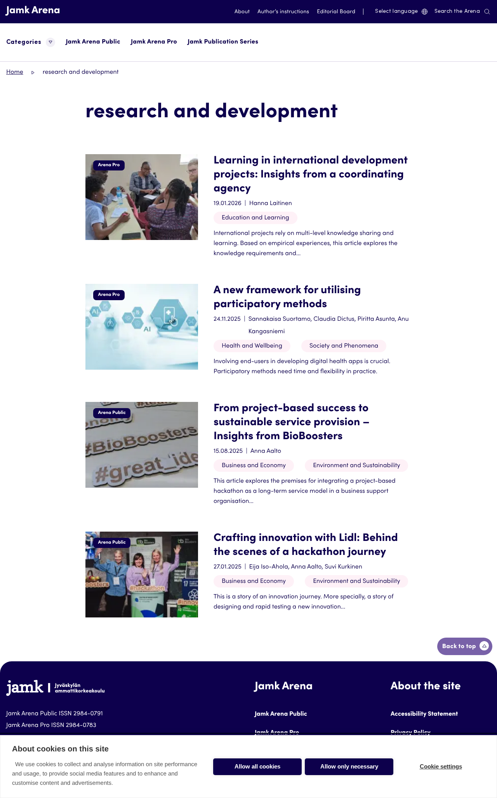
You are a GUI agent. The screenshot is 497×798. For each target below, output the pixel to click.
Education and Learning (255, 218)
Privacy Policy (411, 733)
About (242, 12)
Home (14, 73)
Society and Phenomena (343, 346)
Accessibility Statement (424, 714)
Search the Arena (457, 11)
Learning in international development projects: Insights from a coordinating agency (311, 175)
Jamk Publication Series (223, 42)
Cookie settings (441, 766)
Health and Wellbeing (252, 346)
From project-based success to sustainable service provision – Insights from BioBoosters (292, 422)
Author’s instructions (283, 12)
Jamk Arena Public (93, 42)
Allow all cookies (257, 766)
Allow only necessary (349, 766)
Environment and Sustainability (356, 466)
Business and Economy (254, 466)
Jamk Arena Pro (154, 42)
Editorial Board (336, 12)
